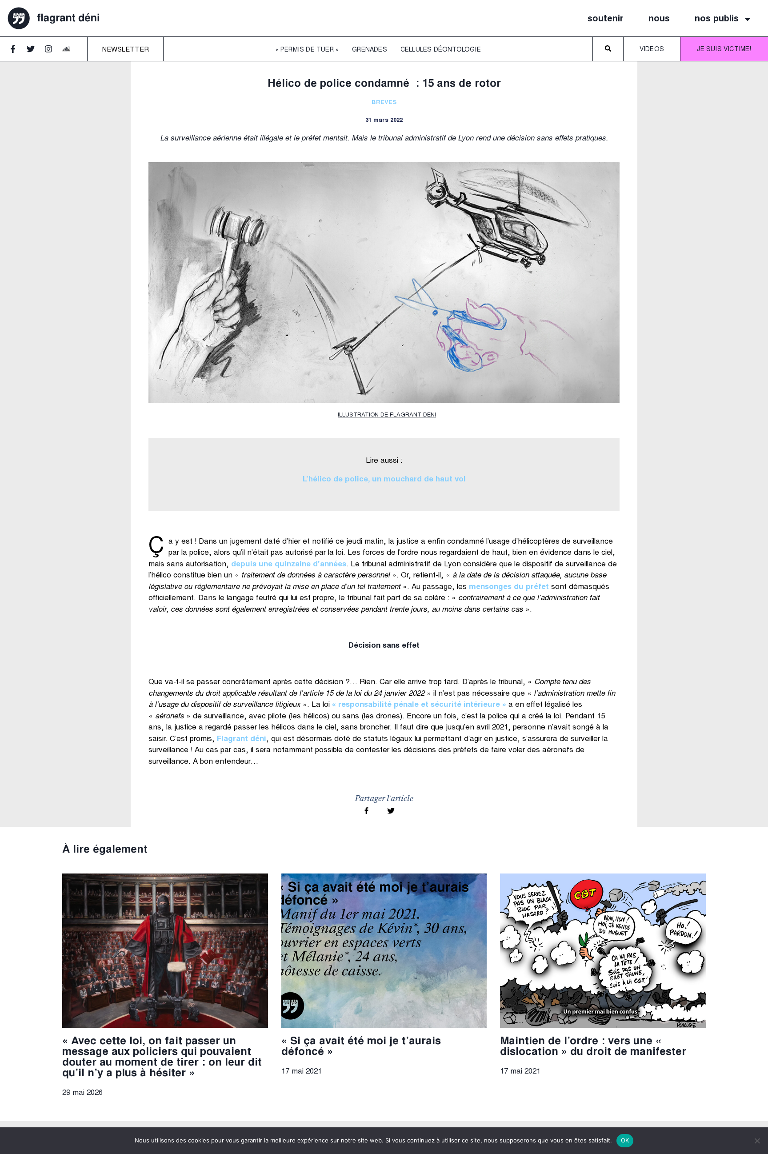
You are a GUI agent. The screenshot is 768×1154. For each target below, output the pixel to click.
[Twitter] (35, 53)
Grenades (369, 50)
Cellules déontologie (440, 50)
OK (625, 1140)
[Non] (756, 1140)
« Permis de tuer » (307, 50)
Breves (384, 103)
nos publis (717, 19)
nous (659, 19)
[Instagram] (52, 53)
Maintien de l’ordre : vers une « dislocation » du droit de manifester (593, 1047)
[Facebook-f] (17, 53)
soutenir (606, 19)
